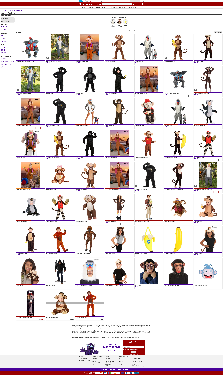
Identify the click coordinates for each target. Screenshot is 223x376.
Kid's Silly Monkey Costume (198, 61)
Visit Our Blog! (112, 350)
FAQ (93, 364)
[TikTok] (118, 347)
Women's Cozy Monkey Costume (111, 221)
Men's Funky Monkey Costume (170, 61)
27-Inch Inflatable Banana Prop (170, 253)
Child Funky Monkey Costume (110, 61)
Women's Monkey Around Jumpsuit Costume (201, 93)
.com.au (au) (121, 361)
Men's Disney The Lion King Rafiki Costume (53, 61)
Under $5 (3, 46)
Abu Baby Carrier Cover (21, 157)
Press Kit (107, 365)
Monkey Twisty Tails (20, 285)
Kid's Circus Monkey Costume (199, 157)
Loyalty (133, 364)
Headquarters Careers (110, 361)
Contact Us (135, 1)
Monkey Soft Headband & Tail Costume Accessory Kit (114, 285)
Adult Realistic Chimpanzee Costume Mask (172, 285)
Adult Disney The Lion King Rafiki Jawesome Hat (84, 285)
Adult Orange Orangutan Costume (81, 317)
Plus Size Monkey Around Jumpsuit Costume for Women (174, 189)
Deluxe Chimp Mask (138, 285)
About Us (107, 358)
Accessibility (108, 364)
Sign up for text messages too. (131, 349)
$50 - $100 (3, 52)
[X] (107, 347)
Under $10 (3, 47)
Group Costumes (123, 7)
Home (82, 356)
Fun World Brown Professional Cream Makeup (24, 317)
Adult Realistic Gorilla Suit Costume (141, 189)
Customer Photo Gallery (137, 361)
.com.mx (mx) (122, 362)
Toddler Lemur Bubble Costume (199, 125)
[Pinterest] (110, 347)
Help (143, 1)
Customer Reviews (136, 360)
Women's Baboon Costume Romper (82, 125)
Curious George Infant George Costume (141, 157)
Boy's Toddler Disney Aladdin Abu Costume (24, 125)
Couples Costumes (114, 7)
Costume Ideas (104, 7)
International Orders (96, 362)
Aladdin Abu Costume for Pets (170, 221)
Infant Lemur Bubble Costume (22, 221)
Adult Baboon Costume (139, 61)
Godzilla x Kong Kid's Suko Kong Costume (83, 253)
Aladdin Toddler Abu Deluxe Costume (82, 61)
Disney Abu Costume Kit (198, 253)
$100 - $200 (3, 53)
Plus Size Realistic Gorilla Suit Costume (52, 125)
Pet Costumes (4, 29)
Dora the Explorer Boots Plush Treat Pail (200, 285)
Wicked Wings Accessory (50, 285)
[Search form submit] (131, 4)
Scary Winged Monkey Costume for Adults (172, 93)
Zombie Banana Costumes (6, 59)
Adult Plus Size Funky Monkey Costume (52, 157)
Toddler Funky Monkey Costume (81, 189)
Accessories (131, 7)
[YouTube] (116, 347)
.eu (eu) (120, 364)
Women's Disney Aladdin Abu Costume (23, 189)
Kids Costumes (91, 7)
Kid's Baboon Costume (168, 125)
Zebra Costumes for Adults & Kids (7, 64)
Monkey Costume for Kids (110, 125)
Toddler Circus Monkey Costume (51, 221)
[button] (137, 4)
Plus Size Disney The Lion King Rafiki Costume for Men (203, 189)
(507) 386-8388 (126, 1)
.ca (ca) (120, 358)
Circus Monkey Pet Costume (139, 125)
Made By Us (3, 41)
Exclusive (98, 7)
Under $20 (3, 49)
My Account (84, 358)
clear (14, 16)
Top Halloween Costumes (135, 366)
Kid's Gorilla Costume (79, 93)
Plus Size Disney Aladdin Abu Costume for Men (113, 189)
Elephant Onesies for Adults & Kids (7, 61)
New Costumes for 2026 (6, 40)
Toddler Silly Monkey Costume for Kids (171, 157)
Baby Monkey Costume (198, 221)
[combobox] (116, 4)
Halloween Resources (110, 367)
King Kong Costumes (5, 58)
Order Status (95, 360)
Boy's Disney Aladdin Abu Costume (141, 93)
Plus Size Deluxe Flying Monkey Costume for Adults (25, 61)
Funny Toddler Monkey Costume (22, 253)
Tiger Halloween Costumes (6, 63)
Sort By (218, 32)
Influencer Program (136, 362)
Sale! (143, 7)
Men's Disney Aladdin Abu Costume (111, 157)
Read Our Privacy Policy (133, 354)
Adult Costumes (82, 7)
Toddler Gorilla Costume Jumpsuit (111, 93)
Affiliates (107, 360)
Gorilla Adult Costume (79, 157)
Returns (94, 361)
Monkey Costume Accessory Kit (111, 253)
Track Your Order (85, 360)
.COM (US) (94, 1)
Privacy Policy (108, 362)
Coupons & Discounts (136, 358)
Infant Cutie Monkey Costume (51, 189)
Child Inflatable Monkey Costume (81, 221)
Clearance (3, 37)
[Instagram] (113, 347)
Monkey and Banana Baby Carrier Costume (142, 221)
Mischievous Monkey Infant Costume (52, 317)
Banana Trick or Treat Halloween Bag (141, 253)
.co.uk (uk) (121, 360)
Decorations (137, 7)
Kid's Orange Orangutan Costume (51, 253)
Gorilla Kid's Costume (49, 93)
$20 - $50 (3, 50)
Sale (2, 35)
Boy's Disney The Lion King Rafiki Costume (24, 93)
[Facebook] (104, 347)
